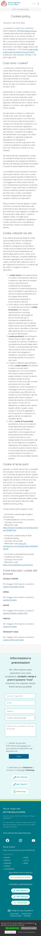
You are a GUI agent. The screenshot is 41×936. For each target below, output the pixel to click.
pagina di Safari (10, 613)
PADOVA (7, 860)
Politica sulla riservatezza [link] (26, 932)
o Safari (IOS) (22, 613)
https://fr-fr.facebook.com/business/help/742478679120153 (20, 546)
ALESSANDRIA (9, 869)
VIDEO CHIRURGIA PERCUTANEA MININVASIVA (17, 833)
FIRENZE (7, 866)
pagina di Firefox (10, 626)
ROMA (26, 858)
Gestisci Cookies (16, 916)
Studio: (5, 850)
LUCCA (26, 860)
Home (14, 9)
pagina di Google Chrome (13, 587)
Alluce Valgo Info (14, 3)
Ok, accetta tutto (12, 928)
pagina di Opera (10, 600)
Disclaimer (27, 916)
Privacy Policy (14, 913)
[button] (38, 4)
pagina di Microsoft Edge (13, 640)
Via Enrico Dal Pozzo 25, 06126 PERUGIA (21, 850)
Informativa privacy (28, 31)
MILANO (7, 858)
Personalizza (10, 932)
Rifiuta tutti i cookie (29, 928)
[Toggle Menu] (33, 4)
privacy (24, 746)
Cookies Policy (26, 913)
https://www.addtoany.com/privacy (18, 565)
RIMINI (26, 863)
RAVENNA (7, 863)
